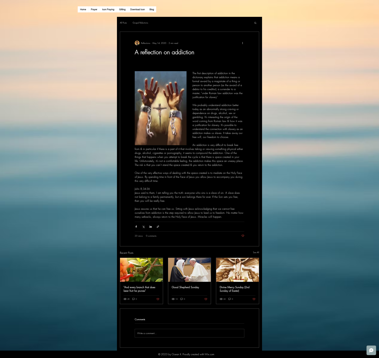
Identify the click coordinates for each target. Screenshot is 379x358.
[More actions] (242, 43)
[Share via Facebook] (136, 226)
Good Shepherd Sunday (185, 287)
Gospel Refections (140, 22)
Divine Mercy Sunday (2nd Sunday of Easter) (234, 288)
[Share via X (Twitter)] (143, 226)
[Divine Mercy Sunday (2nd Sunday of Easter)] (237, 270)
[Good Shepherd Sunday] (189, 270)
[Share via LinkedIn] (150, 226)
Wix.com (209, 354)
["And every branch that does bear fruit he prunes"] (141, 270)
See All (256, 252)
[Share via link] (157, 226)
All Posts (123, 22)
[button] (255, 23)
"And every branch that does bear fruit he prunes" (139, 288)
